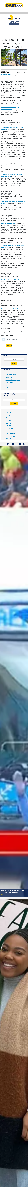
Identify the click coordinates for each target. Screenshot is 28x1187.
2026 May (8, 420)
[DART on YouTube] (17, 22)
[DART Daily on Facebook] (10, 22)
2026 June (9, 418)
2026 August (9, 412)
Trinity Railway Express (13, 380)
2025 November (10, 436)
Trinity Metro (9, 382)
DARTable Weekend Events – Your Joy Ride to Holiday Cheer (12, 891)
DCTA (7, 385)
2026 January (10, 431)
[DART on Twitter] (13, 22)
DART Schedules (11, 374)
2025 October (10, 439)
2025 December (10, 433)
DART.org (8, 372)
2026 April (8, 423)
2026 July (8, 415)
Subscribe (14, 404)
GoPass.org (9, 377)
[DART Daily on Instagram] (15, 22)
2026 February (10, 428)
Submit (9, 345)
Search (14, 363)
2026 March (9, 425)
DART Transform (11, 387)
